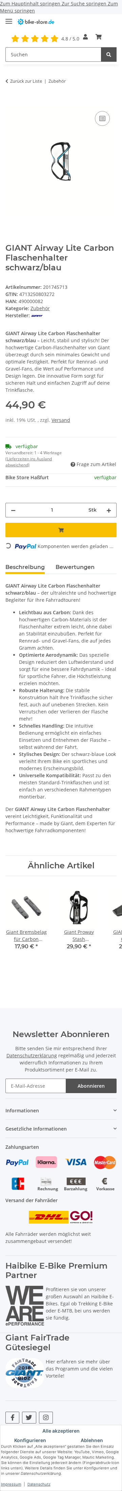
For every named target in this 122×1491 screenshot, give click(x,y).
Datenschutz (38, 1484)
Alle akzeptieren (61, 1431)
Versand (61, 420)
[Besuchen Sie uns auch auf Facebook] (12, 1418)
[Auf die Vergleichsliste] (102, 118)
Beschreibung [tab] (25, 567)
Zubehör (40, 308)
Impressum (11, 1484)
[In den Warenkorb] (10, 102)
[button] (85, 37)
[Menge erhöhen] (108, 510)
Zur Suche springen (85, 3)
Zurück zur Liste (26, 81)
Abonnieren (91, 1086)
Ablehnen (92, 1440)
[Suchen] (109, 54)
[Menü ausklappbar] (8, 18)
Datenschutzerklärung (31, 1055)
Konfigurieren (30, 1440)
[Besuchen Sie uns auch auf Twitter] (29, 1418)
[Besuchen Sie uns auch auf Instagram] (46, 1418)
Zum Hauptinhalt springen (31, 3)
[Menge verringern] (13, 510)
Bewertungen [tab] (75, 567)
